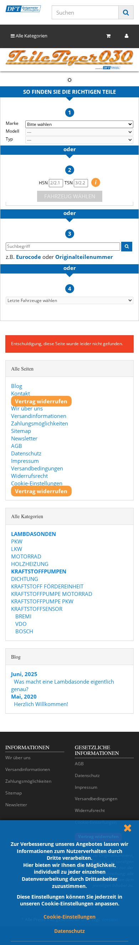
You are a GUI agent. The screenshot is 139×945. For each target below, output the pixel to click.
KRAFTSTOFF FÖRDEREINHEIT (47, 586)
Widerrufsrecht (29, 475)
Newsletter (24, 438)
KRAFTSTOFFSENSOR (36, 608)
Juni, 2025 (24, 674)
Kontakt (20, 393)
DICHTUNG (24, 578)
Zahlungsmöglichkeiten (39, 423)
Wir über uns (27, 408)
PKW (16, 541)
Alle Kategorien (31, 35)
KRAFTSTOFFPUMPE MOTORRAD (51, 593)
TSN (69, 183)
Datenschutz (69, 931)
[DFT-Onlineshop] (23, 8)
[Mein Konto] (126, 36)
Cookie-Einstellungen (69, 916)
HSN (44, 183)
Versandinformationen (38, 415)
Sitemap (21, 430)
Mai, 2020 (24, 696)
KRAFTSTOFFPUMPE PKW (42, 601)
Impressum (25, 460)
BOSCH (23, 631)
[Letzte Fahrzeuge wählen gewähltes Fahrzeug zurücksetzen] (69, 300)
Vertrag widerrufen (41, 400)
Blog (16, 385)
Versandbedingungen (37, 468)
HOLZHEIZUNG (29, 563)
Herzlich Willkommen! (41, 704)
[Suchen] (126, 12)
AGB (16, 445)
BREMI (22, 616)
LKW (16, 548)
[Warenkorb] (108, 36)
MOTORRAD (26, 556)
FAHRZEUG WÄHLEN (69, 196)
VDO (20, 623)
